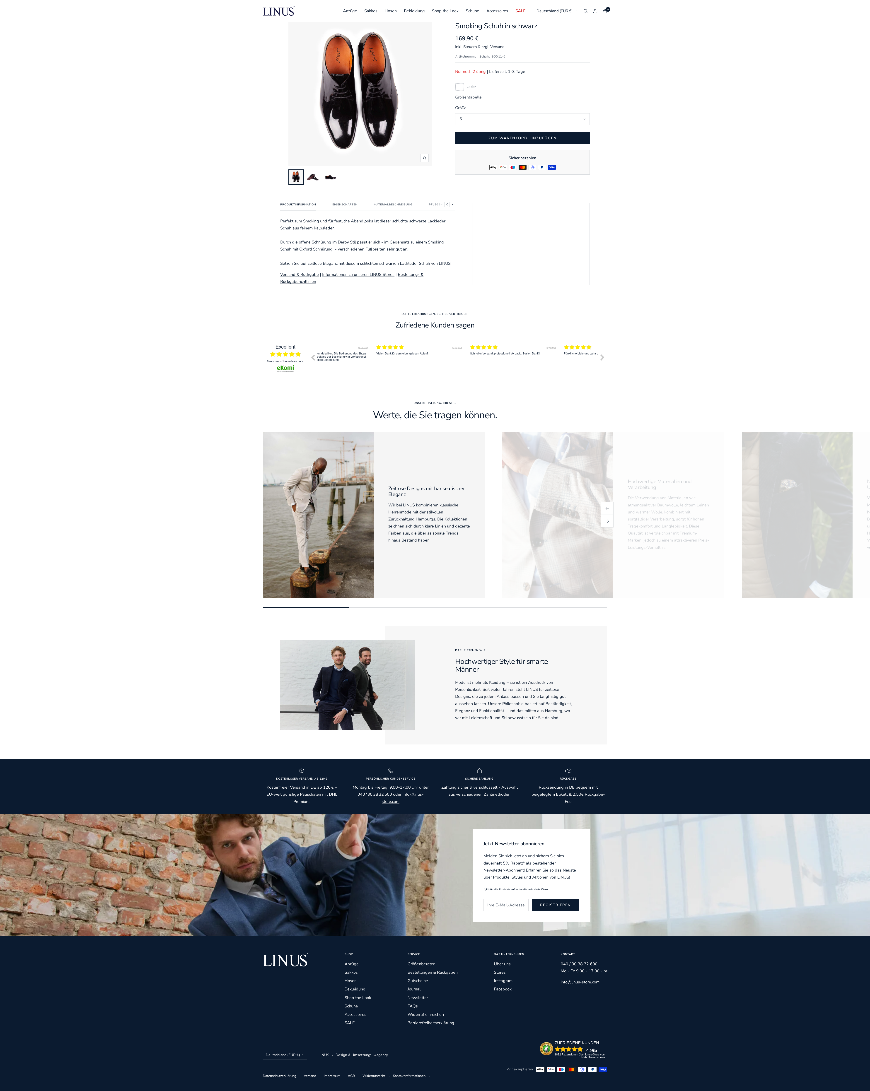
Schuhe (472, 11)
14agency (380, 1054)
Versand (310, 1076)
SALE (520, 11)
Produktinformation (298, 204)
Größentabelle (468, 97)
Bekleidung (414, 11)
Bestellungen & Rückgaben (433, 972)
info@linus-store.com (580, 982)
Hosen (391, 11)
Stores (500, 972)
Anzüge (350, 11)
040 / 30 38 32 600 (375, 794)
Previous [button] (313, 357)
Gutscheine (418, 980)
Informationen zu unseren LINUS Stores (358, 274)
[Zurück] (607, 508)
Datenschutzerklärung (279, 1076)
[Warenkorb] (605, 11)
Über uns (502, 964)
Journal (414, 989)
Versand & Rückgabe (299, 274)
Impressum (332, 1076)
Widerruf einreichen (426, 1014)
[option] (364, 361)
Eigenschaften (345, 204)
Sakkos (370, 11)
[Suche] (586, 11)
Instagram (503, 980)
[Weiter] (607, 521)
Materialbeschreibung (393, 204)
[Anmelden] (595, 11)
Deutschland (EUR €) (554, 11)
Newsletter (418, 997)
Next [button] (602, 357)
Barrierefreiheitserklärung (431, 1023)
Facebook (503, 989)
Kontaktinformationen (409, 1076)
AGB (351, 1076)
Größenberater (421, 964)
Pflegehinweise (442, 204)
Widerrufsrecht (373, 1076)
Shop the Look (445, 11)
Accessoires (497, 11)
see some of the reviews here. (285, 361)
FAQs (413, 1006)
